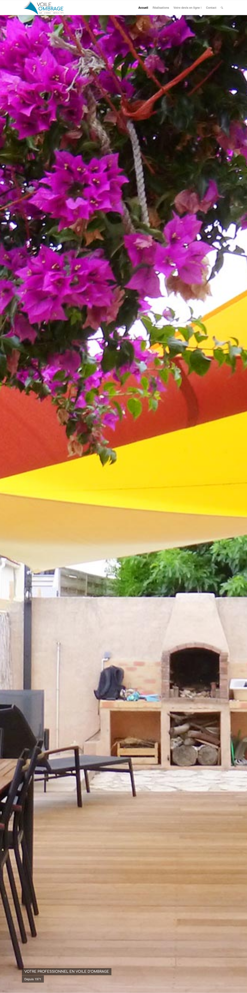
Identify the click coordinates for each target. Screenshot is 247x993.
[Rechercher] (222, 7)
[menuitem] (143, 7)
